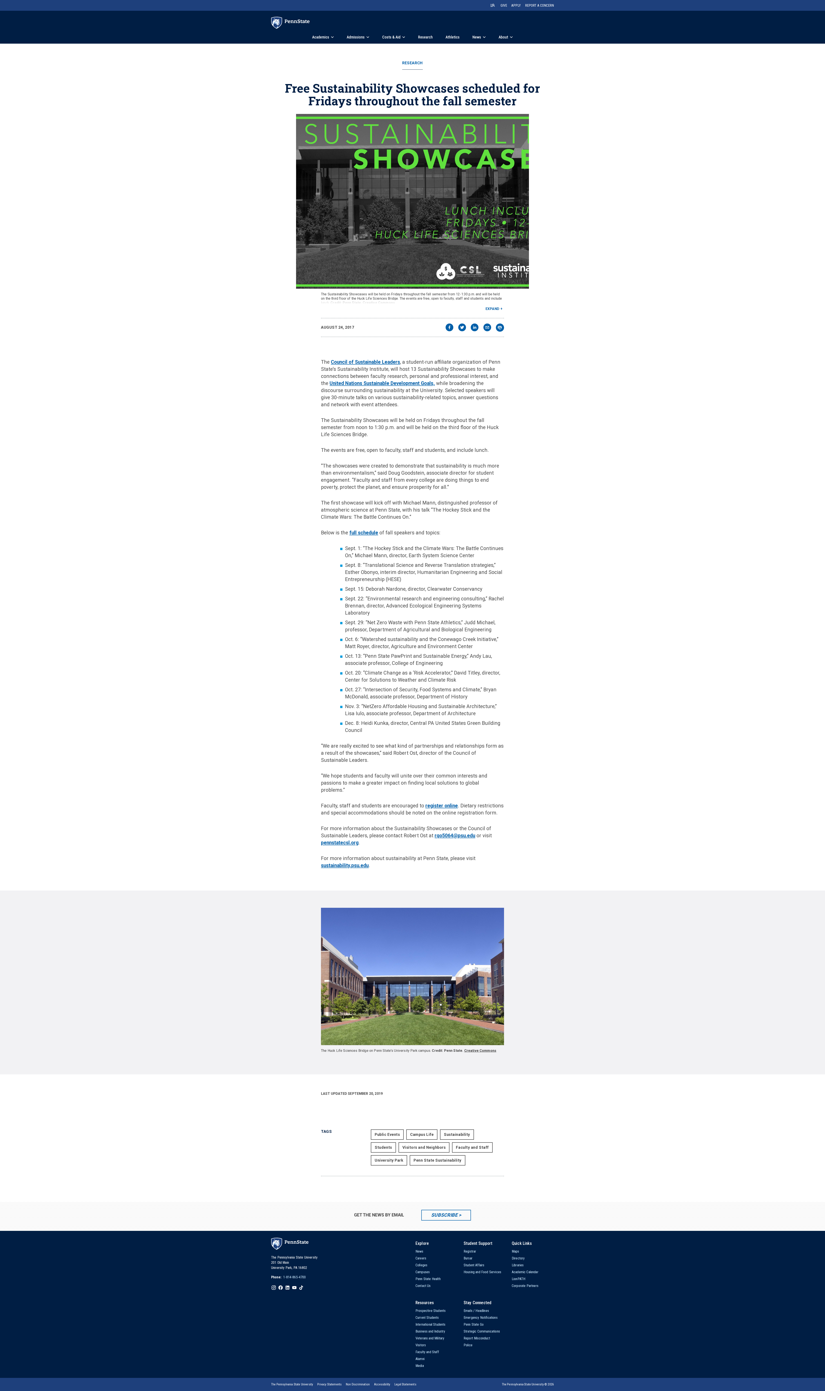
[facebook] (449, 328)
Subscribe (444, 1215)
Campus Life (422, 1134)
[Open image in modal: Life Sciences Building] (412, 976)
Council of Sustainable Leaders (365, 362)
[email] (487, 328)
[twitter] (462, 328)
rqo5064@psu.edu (455, 836)
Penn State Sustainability (437, 1160)
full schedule (363, 533)
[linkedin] (474, 328)
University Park (389, 1160)
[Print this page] (500, 328)
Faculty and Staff (472, 1147)
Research (412, 63)
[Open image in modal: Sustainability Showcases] (412, 201)
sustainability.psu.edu (345, 865)
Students (383, 1147)
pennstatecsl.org (340, 843)
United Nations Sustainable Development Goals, (382, 383)
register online (441, 806)
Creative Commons (379, 303)
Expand (493, 309)
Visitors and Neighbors (424, 1147)
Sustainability (457, 1134)
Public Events (387, 1134)
